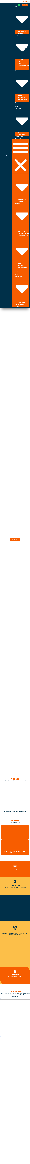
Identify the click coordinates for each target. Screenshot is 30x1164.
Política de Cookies (23, 65)
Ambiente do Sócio (19, 136)
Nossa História (22, 31)
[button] (28, 2)
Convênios (17, 104)
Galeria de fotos (22, 99)
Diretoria (20, 33)
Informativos (21, 97)
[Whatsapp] (19, 5)
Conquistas (17, 102)
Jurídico (16, 106)
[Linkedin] (27, 5)
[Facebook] (25, 5)
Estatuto (20, 59)
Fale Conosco (18, 138)
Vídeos (20, 101)
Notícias (20, 95)
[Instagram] (23, 5)
